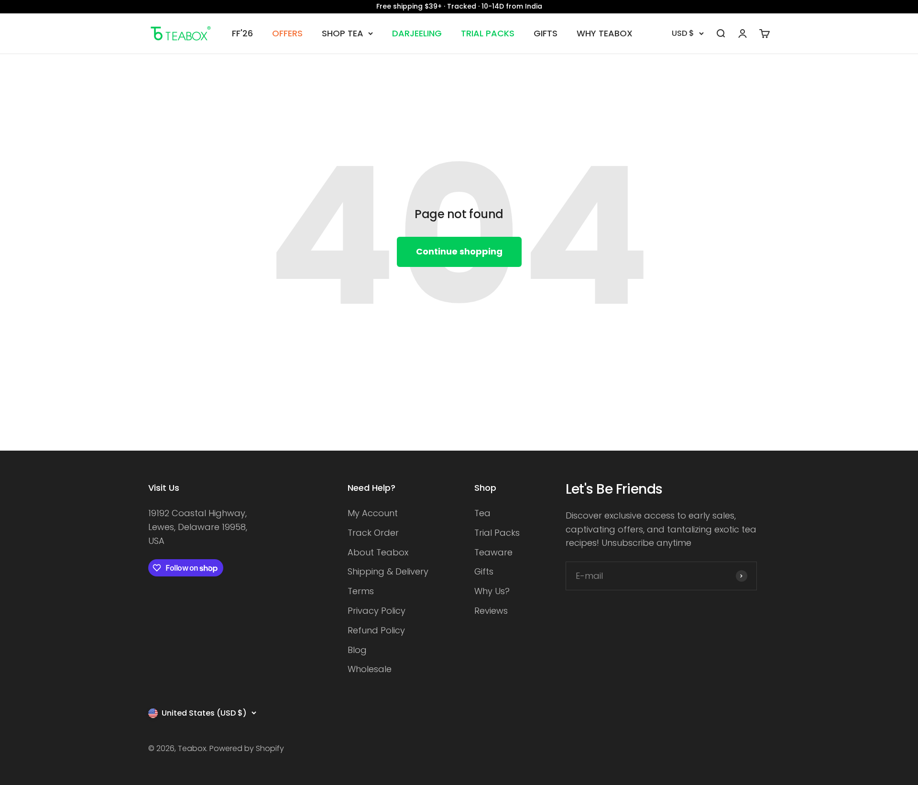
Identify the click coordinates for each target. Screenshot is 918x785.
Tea (482, 513)
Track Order (373, 533)
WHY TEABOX (605, 33)
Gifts (483, 571)
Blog (357, 650)
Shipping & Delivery (388, 571)
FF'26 (242, 33)
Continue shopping (459, 251)
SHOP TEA (342, 33)
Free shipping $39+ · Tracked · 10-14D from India (459, 6)
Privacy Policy (376, 611)
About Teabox (378, 552)
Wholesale (370, 669)
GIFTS (545, 33)
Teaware (493, 552)
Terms (361, 591)
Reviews (491, 611)
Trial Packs (497, 533)
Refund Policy (376, 630)
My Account (373, 513)
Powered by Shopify (246, 748)
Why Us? (492, 591)
